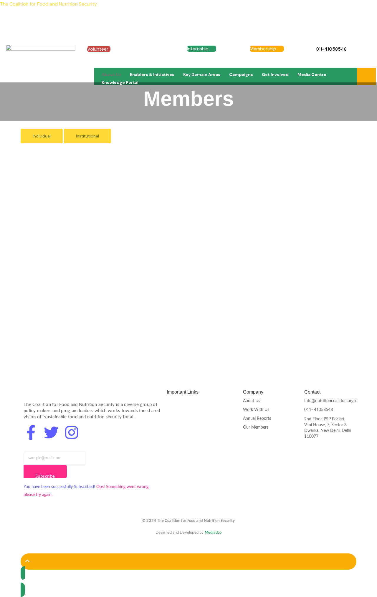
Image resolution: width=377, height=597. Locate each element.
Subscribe (45, 476)
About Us (111, 74)
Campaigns (241, 74)
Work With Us (256, 410)
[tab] (42, 136)
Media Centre (311, 74)
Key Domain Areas (201, 74)
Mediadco (213, 533)
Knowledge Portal (120, 82)
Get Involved (275, 74)
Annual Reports (257, 419)
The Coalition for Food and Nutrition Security (48, 4)
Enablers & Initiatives (152, 74)
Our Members (255, 427)
